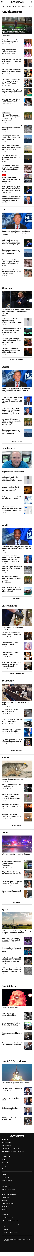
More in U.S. (16, 281)
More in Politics (16, 441)
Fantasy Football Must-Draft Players (13, 1151)
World (24, 6)
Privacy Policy (6, 1177)
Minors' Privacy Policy (8, 1189)
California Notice (7, 1180)
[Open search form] (32, 2)
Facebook (5, 1163)
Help (3, 1226)
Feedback (5, 1229)
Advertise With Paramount (10, 1221)
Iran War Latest (6, 1145)
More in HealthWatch (16, 518)
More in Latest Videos (16, 1129)
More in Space (16, 979)
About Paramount (7, 1218)
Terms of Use (6, 1186)
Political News (6, 1142)
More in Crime (16, 902)
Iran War (8, 6)
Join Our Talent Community (10, 1224)
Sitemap (4, 1209)
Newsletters (5, 1197)
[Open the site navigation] (6, 2)
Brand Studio (6, 1206)
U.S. (2, 6)
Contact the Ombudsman (10, 1233)
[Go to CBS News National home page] (17, 2)
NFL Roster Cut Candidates (10, 1148)
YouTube (4, 1160)
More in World (16, 598)
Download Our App (8, 1203)
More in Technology (16, 750)
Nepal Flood (16, 6)
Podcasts (4, 1200)
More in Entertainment (16, 673)
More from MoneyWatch (16, 359)
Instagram (5, 1166)
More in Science (16, 825)
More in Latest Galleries (16, 1054)
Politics (30, 6)
